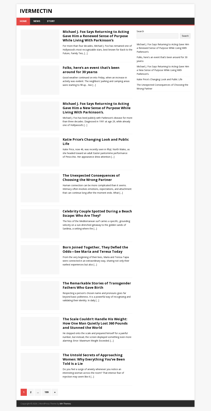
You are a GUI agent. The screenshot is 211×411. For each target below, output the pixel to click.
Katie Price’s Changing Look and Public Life (96, 141)
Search (140, 31)
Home (23, 21)
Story (51, 21)
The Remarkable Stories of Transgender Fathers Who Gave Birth (97, 285)
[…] (86, 53)
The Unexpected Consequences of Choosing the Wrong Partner (91, 177)
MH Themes (65, 403)
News (36, 21)
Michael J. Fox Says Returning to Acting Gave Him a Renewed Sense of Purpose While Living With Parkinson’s (96, 35)
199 (46, 392)
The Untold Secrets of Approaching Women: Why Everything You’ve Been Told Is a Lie (94, 359)
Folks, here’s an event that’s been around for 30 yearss (91, 69)
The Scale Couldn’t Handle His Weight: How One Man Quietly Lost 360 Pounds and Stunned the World (95, 323)
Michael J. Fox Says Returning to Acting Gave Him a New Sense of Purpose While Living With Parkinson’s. (97, 107)
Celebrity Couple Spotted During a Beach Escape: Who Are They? (97, 213)
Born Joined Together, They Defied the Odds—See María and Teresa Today (95, 249)
